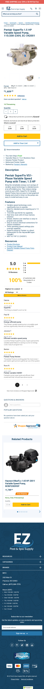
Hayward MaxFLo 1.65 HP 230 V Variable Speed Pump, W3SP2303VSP (20, 483)
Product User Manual (14, 246)
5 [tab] (24, 511)
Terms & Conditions (27, 679)
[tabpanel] (22, 476)
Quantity (7, 108)
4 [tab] (23, 511)
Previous (5, 78)
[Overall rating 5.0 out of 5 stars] (10, 96)
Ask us (24, 99)
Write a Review (22, 295)
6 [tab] (26, 511)
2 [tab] (19, 511)
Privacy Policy (15, 679)
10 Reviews (21, 96)
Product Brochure (13, 244)
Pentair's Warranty (20, 164)
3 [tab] (21, 511)
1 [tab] (17, 511)
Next (39, 78)
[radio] (31, 263)
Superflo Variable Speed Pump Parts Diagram (20, 249)
